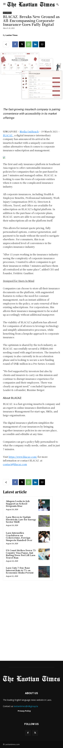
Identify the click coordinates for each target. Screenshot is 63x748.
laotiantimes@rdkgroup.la (26, 706)
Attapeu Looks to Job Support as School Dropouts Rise (18, 503)
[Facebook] (15, 44)
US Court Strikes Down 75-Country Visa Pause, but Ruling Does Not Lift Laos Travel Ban (21, 554)
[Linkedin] (35, 44)
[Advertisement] (31, 621)
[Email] (42, 44)
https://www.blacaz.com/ (23, 457)
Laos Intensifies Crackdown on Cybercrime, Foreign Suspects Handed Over (19, 536)
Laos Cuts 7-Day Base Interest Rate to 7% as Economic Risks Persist (19, 570)
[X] (22, 44)
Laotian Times (12, 35)
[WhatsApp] (29, 44)
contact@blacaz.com (15, 464)
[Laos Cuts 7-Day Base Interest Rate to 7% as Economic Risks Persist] (44, 571)
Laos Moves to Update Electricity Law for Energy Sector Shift (21, 519)
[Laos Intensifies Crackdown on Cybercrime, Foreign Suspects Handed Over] (44, 537)
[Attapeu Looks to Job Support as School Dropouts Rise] (44, 505)
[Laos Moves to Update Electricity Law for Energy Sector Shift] (44, 521)
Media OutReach (29, 131)
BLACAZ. (8, 135)
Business (7, 13)
